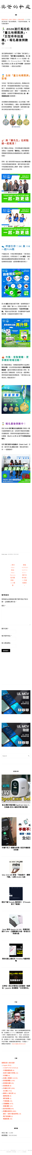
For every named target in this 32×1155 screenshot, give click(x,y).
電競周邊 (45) (7, 1119)
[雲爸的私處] (16, 10)
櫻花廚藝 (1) (7, 1098)
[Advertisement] (16, 505)
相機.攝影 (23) (8, 1106)
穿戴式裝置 (16, 554)
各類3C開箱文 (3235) (10, 1078)
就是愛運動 (10, 554)
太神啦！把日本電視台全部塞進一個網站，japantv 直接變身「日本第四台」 (16, 987)
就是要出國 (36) (8, 1083)
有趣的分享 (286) (9, 1088)
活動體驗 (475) (8, 1103)
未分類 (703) (7, 1091)
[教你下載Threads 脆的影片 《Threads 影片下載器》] (16, 900)
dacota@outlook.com (19, 1044)
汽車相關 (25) (7, 1101)
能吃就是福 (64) (8, 1108)
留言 (4, 606)
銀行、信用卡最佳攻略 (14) (12, 1114)
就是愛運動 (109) (9, 1080)
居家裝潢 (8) (7, 1086)
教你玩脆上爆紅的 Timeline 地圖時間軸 (16, 960)
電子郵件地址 (6, 636)
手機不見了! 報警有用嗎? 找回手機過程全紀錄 (16, 849)
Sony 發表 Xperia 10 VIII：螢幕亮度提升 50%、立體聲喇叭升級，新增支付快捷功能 (16, 931)
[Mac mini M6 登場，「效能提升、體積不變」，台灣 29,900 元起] (16, 872)
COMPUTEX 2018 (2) (10, 1068)
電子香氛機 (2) (8, 1116)
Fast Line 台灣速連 (21, 1151)
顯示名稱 (5, 628)
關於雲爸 (30, 1150)
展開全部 (4, 1063)
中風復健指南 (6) (8, 1070)
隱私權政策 (9, 1151)
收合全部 (12, 1063)
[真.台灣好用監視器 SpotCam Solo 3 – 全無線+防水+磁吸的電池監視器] (16, 803)
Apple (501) (7, 1065)
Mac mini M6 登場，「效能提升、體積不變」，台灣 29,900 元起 (16, 876)
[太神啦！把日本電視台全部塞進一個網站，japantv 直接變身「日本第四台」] (16, 983)
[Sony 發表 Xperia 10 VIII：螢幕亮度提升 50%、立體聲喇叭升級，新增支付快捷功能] (16, 927)
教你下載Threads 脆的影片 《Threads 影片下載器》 (16, 903)
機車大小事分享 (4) (9, 1093)
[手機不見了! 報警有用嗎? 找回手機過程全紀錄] (16, 845)
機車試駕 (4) (7, 1096)
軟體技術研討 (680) (9, 1111)
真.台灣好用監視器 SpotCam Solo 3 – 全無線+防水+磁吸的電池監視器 (16, 806)
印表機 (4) (6, 1075)
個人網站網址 (6, 643)
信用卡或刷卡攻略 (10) (10, 1073)
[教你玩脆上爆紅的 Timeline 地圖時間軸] (16, 956)
